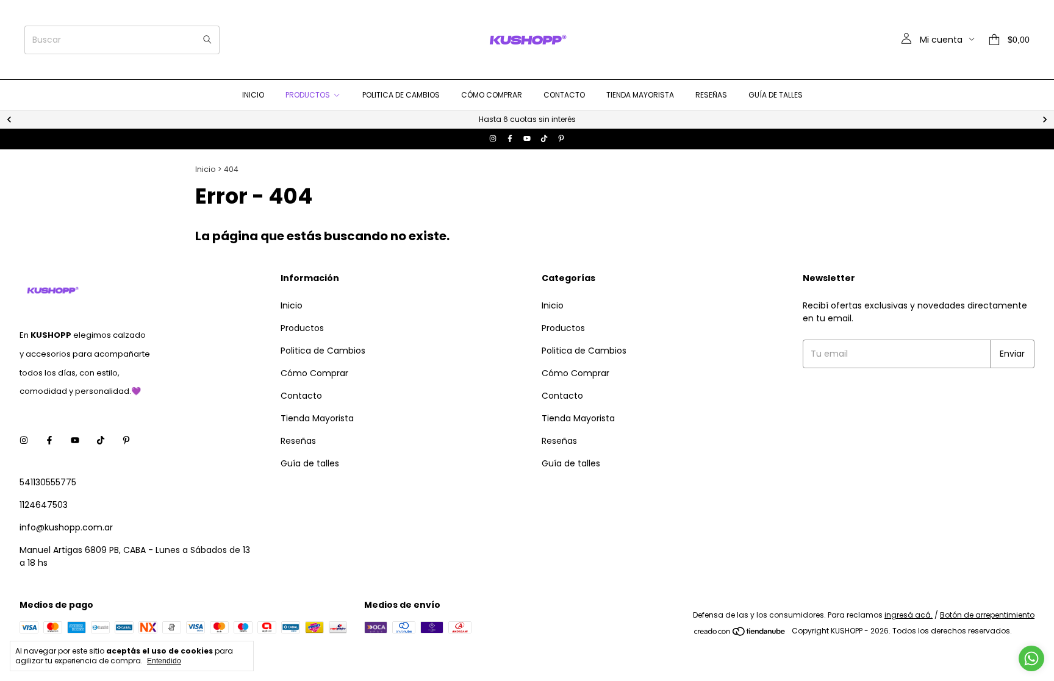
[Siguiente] (1045, 119)
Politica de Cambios (401, 95)
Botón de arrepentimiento (987, 615)
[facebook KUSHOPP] (510, 139)
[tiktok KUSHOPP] (544, 139)
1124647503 (44, 505)
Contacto (564, 95)
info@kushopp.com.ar (66, 527)
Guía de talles (775, 95)
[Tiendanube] (740, 634)
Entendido (164, 661)
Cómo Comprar (491, 95)
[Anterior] (9, 119)
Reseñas (711, 95)
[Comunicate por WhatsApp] (1031, 658)
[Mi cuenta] (906, 39)
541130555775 (48, 482)
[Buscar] (207, 40)
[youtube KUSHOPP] (527, 139)
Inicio (253, 95)
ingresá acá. (908, 615)
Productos (307, 95)
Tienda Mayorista (640, 95)
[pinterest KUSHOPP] (561, 139)
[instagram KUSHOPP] (493, 139)
